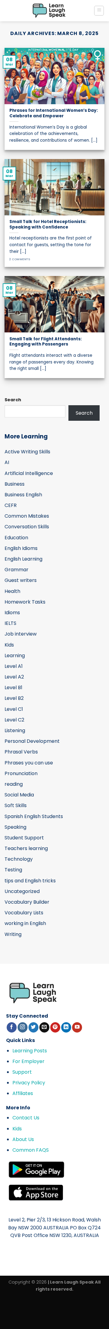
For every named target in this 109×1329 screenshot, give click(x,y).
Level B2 (14, 698)
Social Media (19, 794)
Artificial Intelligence (29, 473)
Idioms (12, 612)
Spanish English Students (34, 816)
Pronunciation (21, 773)
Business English (23, 494)
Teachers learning (26, 848)
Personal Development (32, 741)
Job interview (21, 633)
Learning (15, 655)
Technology (19, 859)
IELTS (10, 623)
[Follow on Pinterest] (55, 1027)
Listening (15, 730)
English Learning (23, 558)
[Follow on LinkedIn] (66, 1027)
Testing (13, 869)
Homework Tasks (25, 601)
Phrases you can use (29, 762)
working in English (25, 923)
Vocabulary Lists (24, 912)
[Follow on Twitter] (33, 1027)
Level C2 (14, 719)
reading (14, 784)
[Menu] (99, 11)
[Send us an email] (44, 1027)
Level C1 (14, 709)
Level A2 (14, 676)
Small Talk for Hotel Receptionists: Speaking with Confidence (47, 224)
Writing (13, 934)
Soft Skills (16, 805)
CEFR (11, 505)
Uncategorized (22, 891)
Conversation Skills (27, 526)
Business (15, 483)
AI (7, 462)
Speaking (15, 827)
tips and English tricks (30, 880)
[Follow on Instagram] (23, 1027)
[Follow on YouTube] (77, 1027)
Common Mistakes (27, 515)
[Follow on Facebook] (12, 1027)
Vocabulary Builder (27, 901)
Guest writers (21, 580)
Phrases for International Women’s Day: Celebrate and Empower (53, 113)
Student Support (24, 837)
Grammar (16, 569)
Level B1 (13, 687)
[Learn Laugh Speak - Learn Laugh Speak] (49, 10)
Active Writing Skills (27, 451)
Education (16, 537)
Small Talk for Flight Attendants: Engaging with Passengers (45, 341)
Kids (9, 644)
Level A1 (14, 666)
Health (12, 591)
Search (13, 400)
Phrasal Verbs (21, 751)
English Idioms (21, 548)
